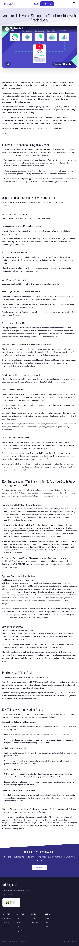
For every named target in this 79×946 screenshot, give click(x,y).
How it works (6, 918)
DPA (46, 927)
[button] (74, 4)
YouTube (74, 941)
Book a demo (47, 4)
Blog (18, 918)
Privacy (47, 918)
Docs (18, 922)
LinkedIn (63, 941)
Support (19, 931)
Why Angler (6, 922)
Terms (47, 922)
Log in (36, 4)
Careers (33, 918)
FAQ (18, 927)
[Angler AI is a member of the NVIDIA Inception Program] (11, 902)
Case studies (6, 927)
